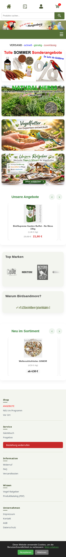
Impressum (9, 514)
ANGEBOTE (8, 406)
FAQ (5, 469)
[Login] (41, 6)
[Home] (9, 6)
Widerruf (7, 464)
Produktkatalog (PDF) (13, 496)
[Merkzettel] (25, 6)
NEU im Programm (12, 410)
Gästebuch (8, 433)
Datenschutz (9, 527)
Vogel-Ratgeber (11, 491)
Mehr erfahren (52, 547)
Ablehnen (41, 552)
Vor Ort (6, 414)
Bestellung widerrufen (18, 445)
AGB (5, 522)
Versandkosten (10, 473)
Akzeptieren (25, 552)
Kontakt (7, 518)
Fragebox (8, 437)
